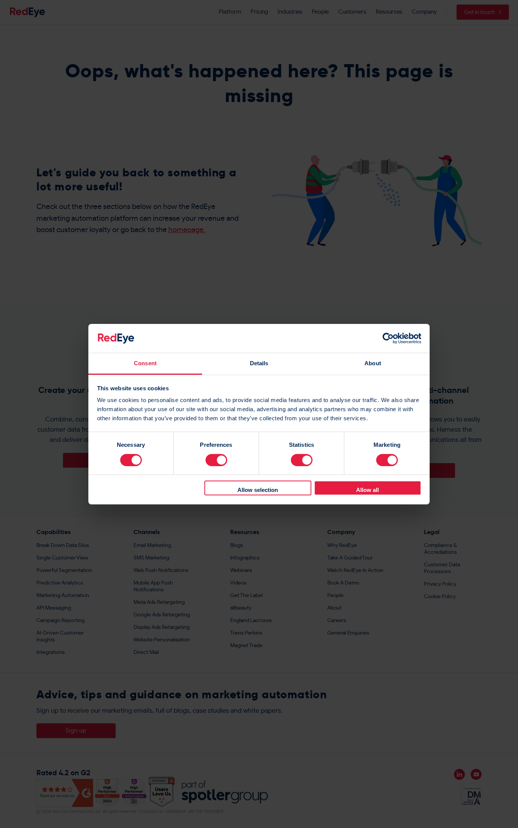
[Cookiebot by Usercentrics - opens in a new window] (388, 338)
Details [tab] (259, 363)
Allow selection (257, 490)
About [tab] (372, 363)
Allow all (367, 490)
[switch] (216, 460)
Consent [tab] (145, 363)
